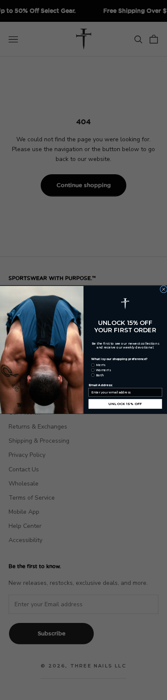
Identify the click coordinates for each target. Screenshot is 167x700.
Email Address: (101, 385)
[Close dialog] (163, 289)
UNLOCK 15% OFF (125, 404)
